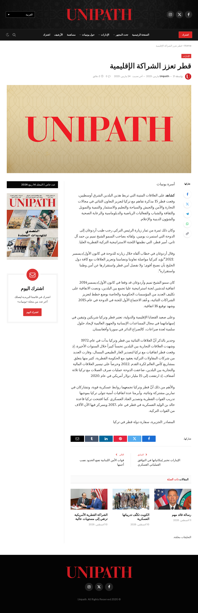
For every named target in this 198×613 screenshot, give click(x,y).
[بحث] (14, 35)
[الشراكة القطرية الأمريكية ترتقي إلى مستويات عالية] (89, 499)
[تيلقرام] (187, 214)
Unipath (164, 76)
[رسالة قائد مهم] (172, 499)
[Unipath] (99, 14)
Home (187, 45)
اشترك (185, 34)
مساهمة (71, 34)
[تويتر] (187, 204)
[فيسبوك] (187, 194)
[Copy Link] (187, 233)
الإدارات (105, 34)
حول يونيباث (88, 34)
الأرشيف (58, 34)
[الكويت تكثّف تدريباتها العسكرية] (131, 499)
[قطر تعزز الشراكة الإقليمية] (99, 129)
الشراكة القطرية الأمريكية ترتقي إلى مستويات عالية (91, 517)
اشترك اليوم (32, 312)
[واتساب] (187, 224)
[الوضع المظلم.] (8, 35)
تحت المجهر (122, 34)
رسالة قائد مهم (181, 515)
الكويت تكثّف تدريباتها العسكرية (135, 517)
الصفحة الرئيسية (140, 34)
